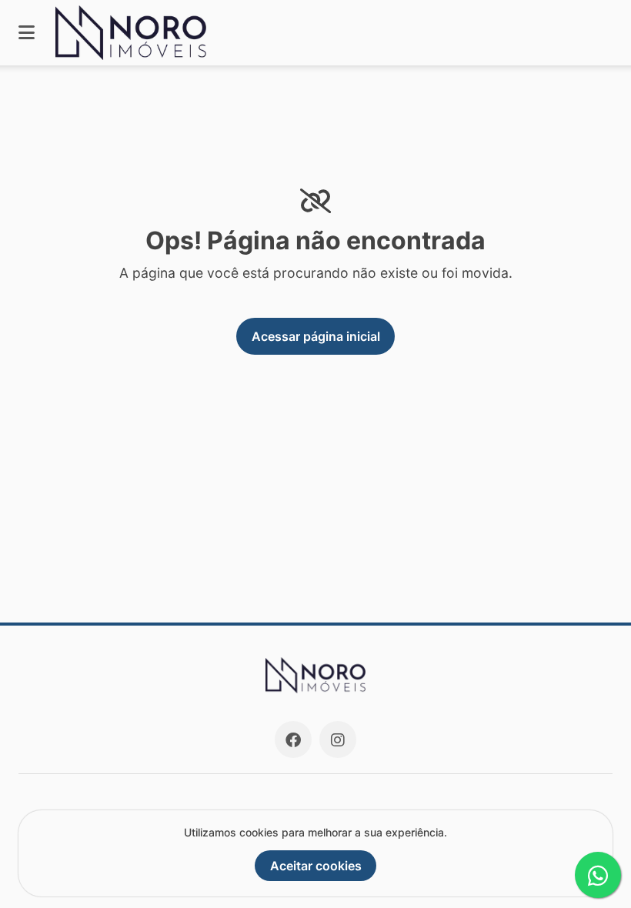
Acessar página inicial (316, 336)
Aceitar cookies (316, 865)
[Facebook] (293, 739)
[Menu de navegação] (26, 32)
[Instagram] (337, 739)
